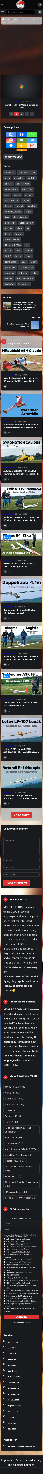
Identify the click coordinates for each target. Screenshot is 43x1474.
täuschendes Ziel (25, 278)
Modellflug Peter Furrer (18, 1155)
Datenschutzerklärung (22, 1323)
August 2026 (13, 1342)
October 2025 (13, 1400)
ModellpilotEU (15, 1160)
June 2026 (12, 1354)
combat (32, 206)
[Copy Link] (22, 145)
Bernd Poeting (14, 1104)
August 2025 (13, 1411)
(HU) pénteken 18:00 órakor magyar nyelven (19, 1268)
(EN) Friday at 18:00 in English (17, 1252)
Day (7, 217)
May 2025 (12, 1429)
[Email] (22, 140)
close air (20, 206)
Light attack (11, 262)
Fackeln (8, 228)
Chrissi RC (12, 1110)
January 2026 (13, 1382)
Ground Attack (12, 239)
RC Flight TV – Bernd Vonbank (19, 1168)
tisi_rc (10, 1197)
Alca (7, 195)
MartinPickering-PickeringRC (21, 1149)
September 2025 (14, 1406)
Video (16, 19)
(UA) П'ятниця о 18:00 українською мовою (20, 1310)
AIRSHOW (27, 189)
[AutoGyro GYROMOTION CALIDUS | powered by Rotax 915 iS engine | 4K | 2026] (21, 451)
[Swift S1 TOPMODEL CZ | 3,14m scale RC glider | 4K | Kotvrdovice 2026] (21, 498)
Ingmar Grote (13, 1137)
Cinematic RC (13, 1116)
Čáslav (8, 206)
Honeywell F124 (13, 245)
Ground (18, 234)
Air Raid (31, 178)
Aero (7, 178)
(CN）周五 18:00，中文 (15, 1241)
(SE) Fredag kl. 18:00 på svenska (18, 1296)
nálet (24, 262)
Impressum (7, 1460)
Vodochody (23, 284)
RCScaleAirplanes (16, 1192)
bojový (26, 200)
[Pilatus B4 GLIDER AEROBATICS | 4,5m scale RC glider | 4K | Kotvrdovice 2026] (21, 544)
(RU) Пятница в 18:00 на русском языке (22, 1293)
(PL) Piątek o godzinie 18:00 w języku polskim (20, 1286)
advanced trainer (27, 172)
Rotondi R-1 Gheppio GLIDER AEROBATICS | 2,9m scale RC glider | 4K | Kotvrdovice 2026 (20, 798)
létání (8, 256)
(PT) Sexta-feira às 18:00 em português (21, 1291)
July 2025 (11, 1417)
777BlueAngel (15, 1087)
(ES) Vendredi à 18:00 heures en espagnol (18, 1255)
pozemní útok (26, 267)
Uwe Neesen (27, 1197)
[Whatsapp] (32, 134)
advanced (9, 172)
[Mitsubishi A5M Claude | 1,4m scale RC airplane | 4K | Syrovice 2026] (21, 359)
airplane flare (11, 189)
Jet (26, 245)
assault (28, 195)
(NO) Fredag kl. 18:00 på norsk (17, 1283)
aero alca (18, 178)
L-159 (8, 250)
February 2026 (14, 1377)
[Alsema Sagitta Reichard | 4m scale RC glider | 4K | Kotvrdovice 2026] (21, 637)
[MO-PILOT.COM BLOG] (20, 4)
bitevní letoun (11, 200)
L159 (17, 250)
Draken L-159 (26, 222)
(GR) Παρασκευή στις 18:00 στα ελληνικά (18, 1305)
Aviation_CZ (15, 101)
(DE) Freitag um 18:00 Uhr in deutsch (20, 1247)
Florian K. (11, 1122)
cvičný (28, 211)
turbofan (9, 284)
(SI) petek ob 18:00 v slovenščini (18, 1298)
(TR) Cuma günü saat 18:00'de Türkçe (21, 1301)
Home (7, 19)
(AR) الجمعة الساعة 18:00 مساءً (17, 1239)
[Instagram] (11, 140)
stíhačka (23, 273)
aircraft (8, 183)
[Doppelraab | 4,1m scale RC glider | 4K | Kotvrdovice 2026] (21, 591)
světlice (8, 278)
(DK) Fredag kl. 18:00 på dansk (18, 1249)
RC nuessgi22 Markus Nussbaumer (21, 1184)
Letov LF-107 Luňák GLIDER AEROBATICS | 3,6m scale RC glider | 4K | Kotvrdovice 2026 (20, 752)
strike (34, 273)
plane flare (10, 267)
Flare (19, 228)
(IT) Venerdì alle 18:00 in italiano (18, 1272)
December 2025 (14, 1388)
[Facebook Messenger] (11, 145)
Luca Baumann (14, 1143)
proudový (9, 273)
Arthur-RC (12, 1093)
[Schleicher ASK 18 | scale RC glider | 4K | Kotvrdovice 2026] (21, 683)
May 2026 (12, 1359)
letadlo (28, 250)
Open (33, 262)
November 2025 (14, 1394)
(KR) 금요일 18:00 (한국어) (16, 1278)
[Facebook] (22, 134)
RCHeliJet (13, 1176)
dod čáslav (10, 222)
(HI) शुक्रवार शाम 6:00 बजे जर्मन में (17, 1265)
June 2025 (12, 1423)
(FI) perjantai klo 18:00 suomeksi (18, 1260)
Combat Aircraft (13, 211)
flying (7, 234)
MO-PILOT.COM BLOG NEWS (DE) (21, 1446)
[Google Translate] (11, 134)
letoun (18, 256)
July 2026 (11, 1348)
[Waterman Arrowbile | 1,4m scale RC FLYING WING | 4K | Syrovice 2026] (21, 405)
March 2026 (12, 1371)
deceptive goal (20, 217)
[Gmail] (32, 145)
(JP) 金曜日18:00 (12, 1275)
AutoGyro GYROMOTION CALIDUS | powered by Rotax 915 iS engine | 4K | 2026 (21, 474)
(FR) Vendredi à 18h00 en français (19, 1262)
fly (27, 228)
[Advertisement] (21, 47)
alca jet (17, 195)
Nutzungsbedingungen (21, 1464)
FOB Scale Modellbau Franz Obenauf (18, 1130)
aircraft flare (23, 183)
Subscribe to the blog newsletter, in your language (20, 1055)
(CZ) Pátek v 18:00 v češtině (16, 1244)
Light (28, 256)
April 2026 (12, 1365)
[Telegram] (32, 140)
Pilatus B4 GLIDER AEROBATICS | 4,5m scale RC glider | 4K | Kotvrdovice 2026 (19, 566)
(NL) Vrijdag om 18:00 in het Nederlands (21, 1280)
